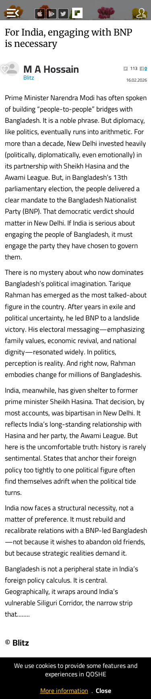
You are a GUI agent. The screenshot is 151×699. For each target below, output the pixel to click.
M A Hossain (51, 69)
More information (64, 690)
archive (94, 15)
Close (103, 690)
